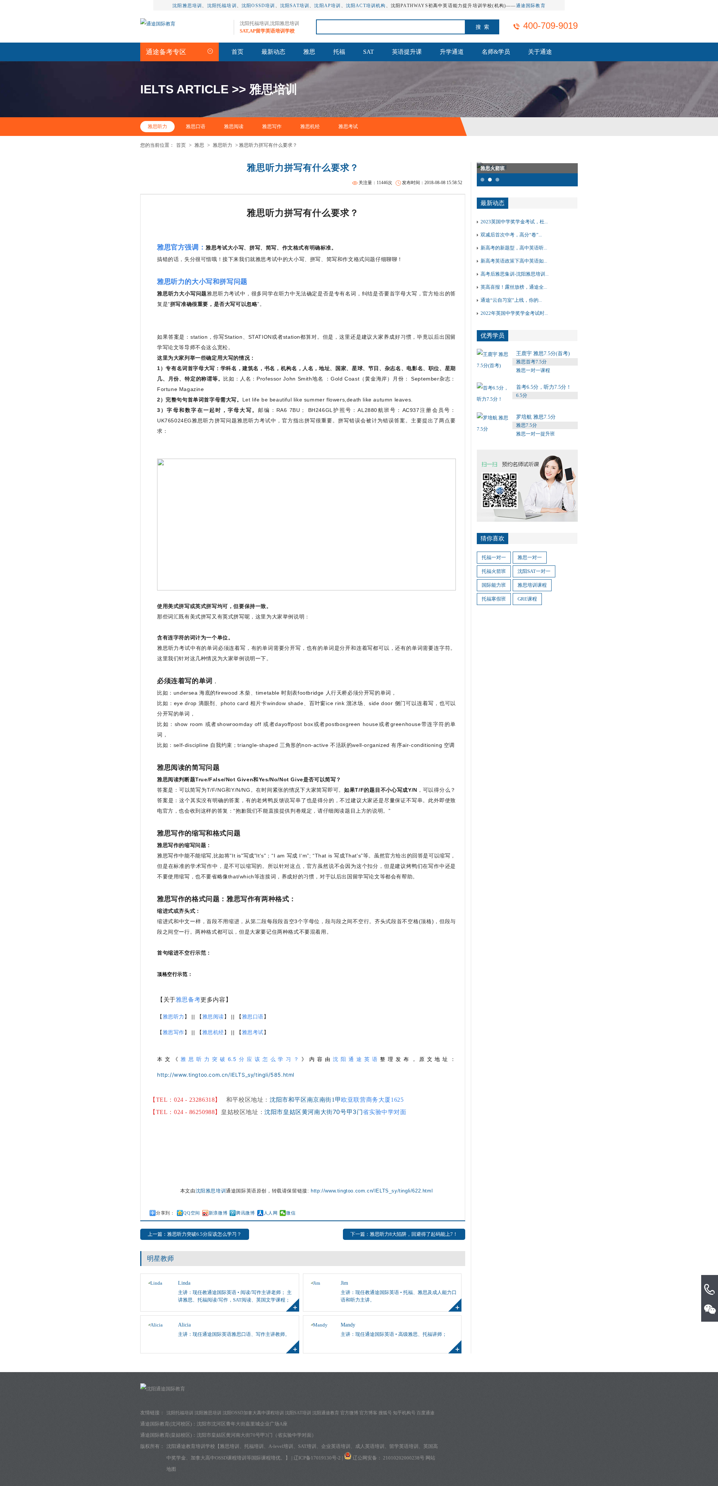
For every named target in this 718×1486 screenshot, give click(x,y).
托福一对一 (494, 557)
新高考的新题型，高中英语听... (514, 248)
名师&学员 (496, 52)
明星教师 (160, 1258)
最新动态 (273, 52)
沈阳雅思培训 (187, 5)
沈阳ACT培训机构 (366, 5)
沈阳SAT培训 (294, 5)
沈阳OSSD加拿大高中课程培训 (253, 1412)
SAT (368, 52)
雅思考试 (348, 126)
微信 (290, 1213)
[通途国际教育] (157, 24)
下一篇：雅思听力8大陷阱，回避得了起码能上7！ (404, 1234)
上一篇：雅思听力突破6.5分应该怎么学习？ (195, 1234)
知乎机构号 (404, 1412)
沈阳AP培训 (327, 5)
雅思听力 (157, 126)
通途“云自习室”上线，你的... (511, 300)
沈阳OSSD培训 (258, 5)
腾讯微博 (245, 1213)
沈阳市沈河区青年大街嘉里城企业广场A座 (242, 1424)
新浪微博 (218, 1213)
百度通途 (426, 1412)
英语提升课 (407, 52)
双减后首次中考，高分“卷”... (511, 235)
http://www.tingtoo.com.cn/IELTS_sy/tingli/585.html (225, 1074)
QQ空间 (191, 1213)
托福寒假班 (494, 599)
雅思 (309, 52)
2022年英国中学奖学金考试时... (514, 313)
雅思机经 (310, 126)
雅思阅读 (233, 126)
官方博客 (368, 1412)
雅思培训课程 (532, 585)
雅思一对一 (530, 557)
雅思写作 (272, 126)
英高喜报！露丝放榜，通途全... (514, 287)
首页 (237, 52)
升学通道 (452, 52)
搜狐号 (385, 1412)
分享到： (165, 1213)
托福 (339, 52)
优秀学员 (492, 335)
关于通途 (540, 52)
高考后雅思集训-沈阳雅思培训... (515, 274)
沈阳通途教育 (325, 1412)
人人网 (271, 1213)
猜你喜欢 (492, 538)
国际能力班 (494, 585)
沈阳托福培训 (222, 5)
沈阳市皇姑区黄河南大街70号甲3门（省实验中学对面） (256, 1435)
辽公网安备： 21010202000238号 (389, 1458)
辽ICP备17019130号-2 (317, 1458)
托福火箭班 (494, 571)
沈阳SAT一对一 (534, 571)
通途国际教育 (531, 5)
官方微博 (349, 1412)
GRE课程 (527, 599)
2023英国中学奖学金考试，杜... (514, 221)
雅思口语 (195, 126)
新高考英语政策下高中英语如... (514, 261)
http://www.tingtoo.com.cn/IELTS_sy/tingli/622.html (372, 1191)
